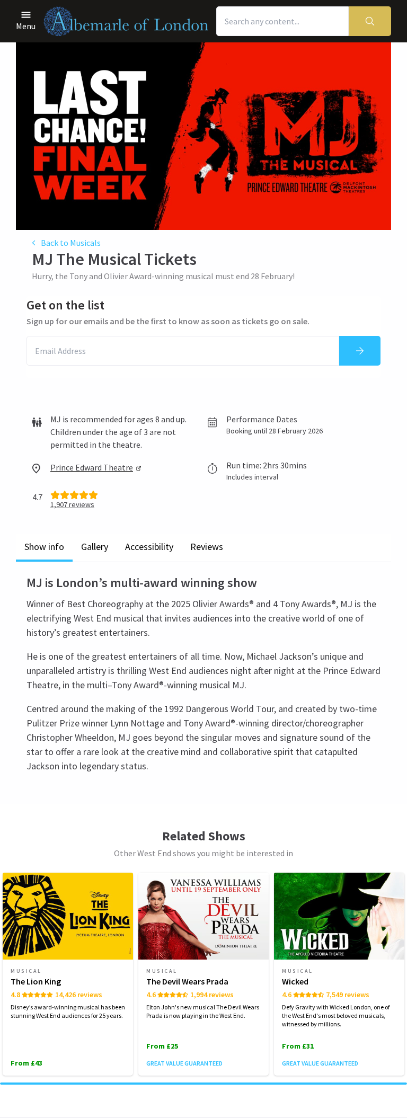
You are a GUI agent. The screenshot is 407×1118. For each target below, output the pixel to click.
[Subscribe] (360, 351)
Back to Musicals (71, 242)
